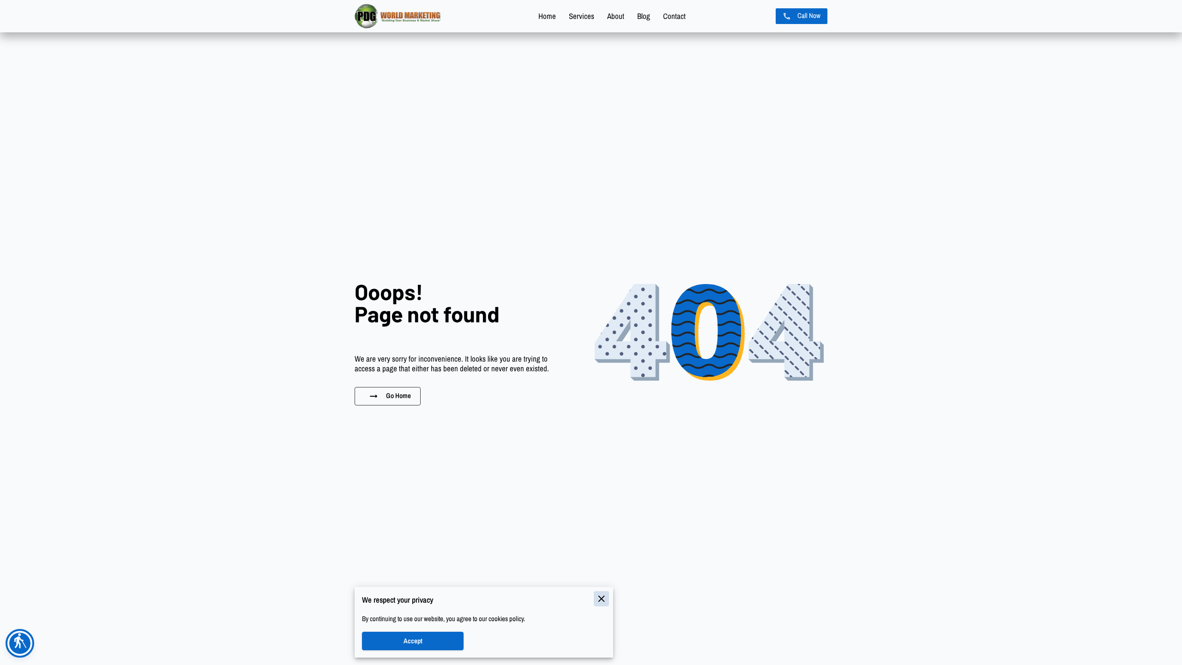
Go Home (398, 395)
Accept (413, 641)
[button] (19, 643)
